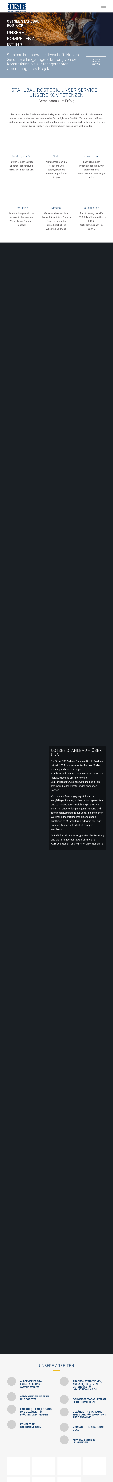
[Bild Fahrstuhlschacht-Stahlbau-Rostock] (45, 1467)
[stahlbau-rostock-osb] (17, 7)
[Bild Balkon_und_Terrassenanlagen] (19, 1467)
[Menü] (102, 6)
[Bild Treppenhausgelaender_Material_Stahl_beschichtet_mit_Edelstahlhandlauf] (95, 1467)
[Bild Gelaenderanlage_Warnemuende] (70, 1467)
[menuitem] (96, 6)
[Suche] (96, 6)
